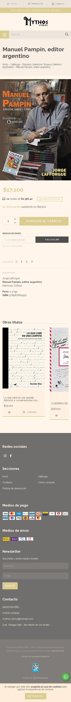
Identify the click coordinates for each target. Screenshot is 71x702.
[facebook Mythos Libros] (10, 456)
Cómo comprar (46, 482)
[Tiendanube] (35, 678)
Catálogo (15, 64)
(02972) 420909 (10, 613)
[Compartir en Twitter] (26, 261)
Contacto (7, 482)
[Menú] (4, 35)
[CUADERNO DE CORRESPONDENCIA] (57, 415)
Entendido (35, 696)
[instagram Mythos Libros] (5, 456)
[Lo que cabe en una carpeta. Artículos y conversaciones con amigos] (9, 412)
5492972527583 (10, 607)
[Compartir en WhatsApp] (16, 261)
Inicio (5, 64)
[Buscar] (67, 34)
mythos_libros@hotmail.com (17, 619)
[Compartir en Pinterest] (32, 261)
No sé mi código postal (12, 246)
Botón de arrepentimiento (36, 656)
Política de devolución (14, 488)
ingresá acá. (58, 651)
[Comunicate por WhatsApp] (65, 676)
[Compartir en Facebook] (21, 261)
